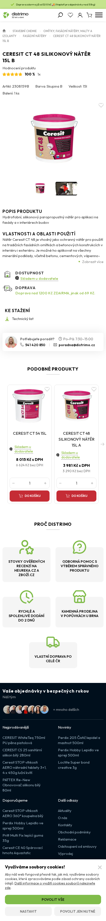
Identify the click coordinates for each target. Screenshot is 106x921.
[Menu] (99, 15)
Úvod (4, 30)
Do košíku (33, 496)
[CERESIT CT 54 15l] (30, 406)
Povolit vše (53, 899)
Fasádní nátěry (34, 36)
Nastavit (28, 911)
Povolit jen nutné (77, 911)
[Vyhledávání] (60, 15)
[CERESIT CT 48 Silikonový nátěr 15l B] (53, 138)
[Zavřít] (100, 867)
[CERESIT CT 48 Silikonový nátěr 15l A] (76, 406)
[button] (102, 444)
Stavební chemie (25, 31)
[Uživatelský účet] (80, 15)
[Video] (66, 188)
